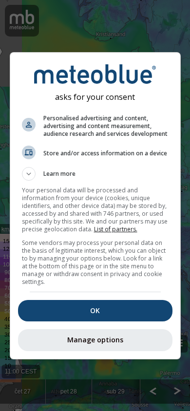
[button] (95, 174)
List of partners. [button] (115, 229)
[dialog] (95, 205)
